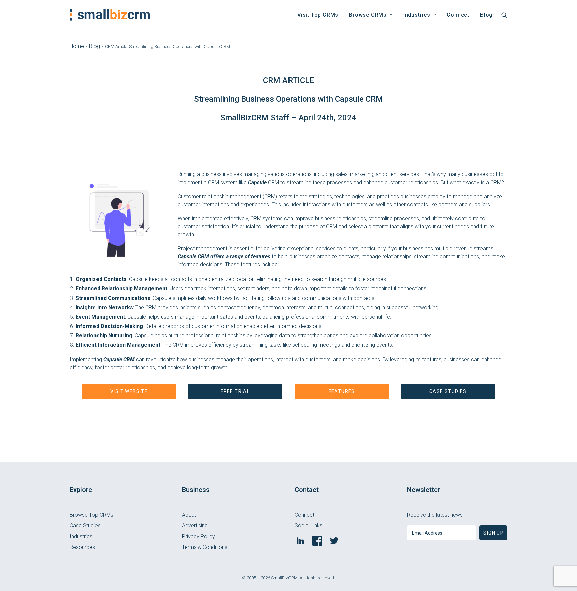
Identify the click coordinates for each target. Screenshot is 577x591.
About (189, 515)
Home (77, 46)
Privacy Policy (198, 536)
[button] (504, 15)
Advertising (195, 525)
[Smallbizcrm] (110, 15)
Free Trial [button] (235, 391)
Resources (82, 547)
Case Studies (85, 525)
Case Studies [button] (448, 391)
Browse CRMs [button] (368, 15)
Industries (81, 536)
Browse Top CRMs (91, 515)
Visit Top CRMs (317, 15)
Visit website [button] (129, 391)
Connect (458, 15)
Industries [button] (416, 15)
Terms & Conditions (204, 547)
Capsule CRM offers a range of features (224, 256)
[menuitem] (318, 15)
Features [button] (342, 391)
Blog (486, 15)
